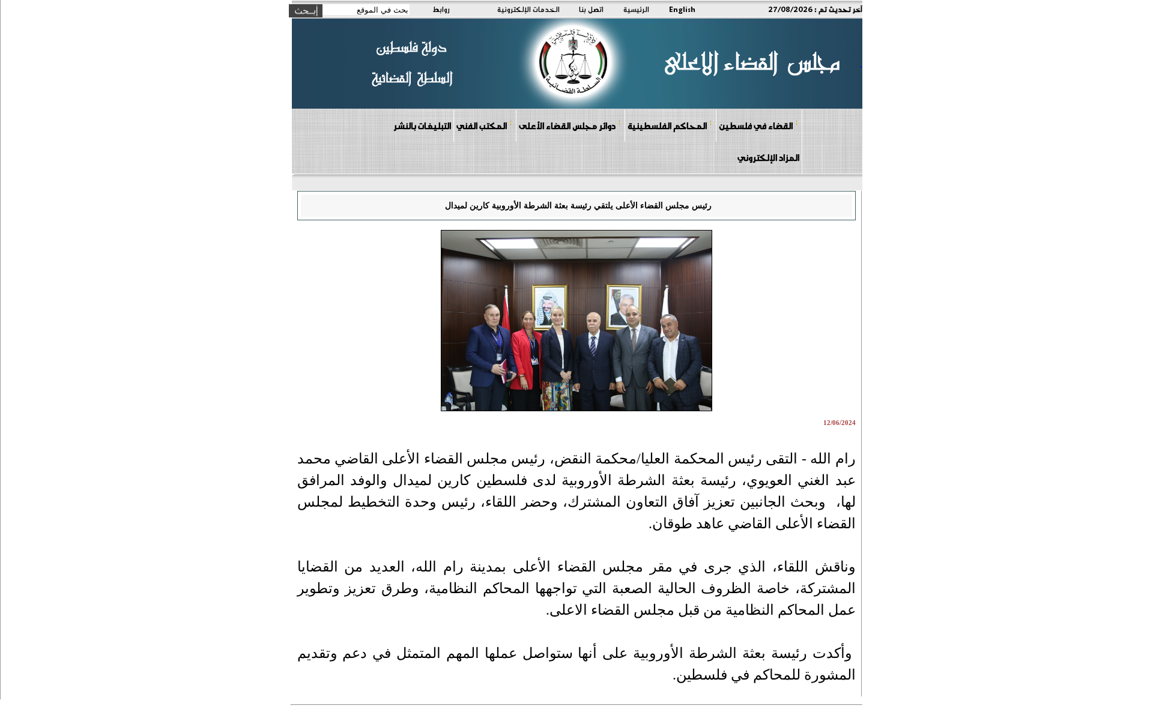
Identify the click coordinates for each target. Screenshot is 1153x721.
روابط (441, 9)
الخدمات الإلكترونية (528, 9)
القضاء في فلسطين (756, 125)
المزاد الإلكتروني (768, 157)
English (682, 9)
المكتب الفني (481, 125)
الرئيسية (636, 9)
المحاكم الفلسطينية (667, 125)
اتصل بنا (591, 9)
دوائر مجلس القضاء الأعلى (567, 125)
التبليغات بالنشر (422, 125)
